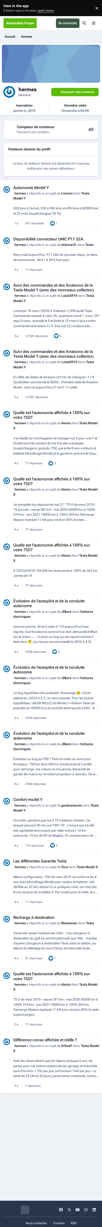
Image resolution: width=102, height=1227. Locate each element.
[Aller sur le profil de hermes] (6, 189)
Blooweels (69, 923)
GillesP (66, 1046)
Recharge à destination (34, 917)
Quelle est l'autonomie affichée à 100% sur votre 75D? (51, 415)
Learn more (9, 8)
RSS (73, 1223)
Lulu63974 (69, 296)
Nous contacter (36, 1223)
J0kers (66, 612)
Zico (64, 867)
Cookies (59, 1223)
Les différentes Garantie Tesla (39, 861)
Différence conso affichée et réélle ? (45, 1040)
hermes (20, 193)
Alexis (65, 423)
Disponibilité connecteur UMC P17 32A (48, 239)
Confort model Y (27, 799)
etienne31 (69, 245)
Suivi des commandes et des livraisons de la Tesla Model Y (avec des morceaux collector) (53, 287)
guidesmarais (71, 805)
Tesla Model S (87, 867)
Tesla (89, 245)
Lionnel (67, 193)
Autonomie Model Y (31, 187)
